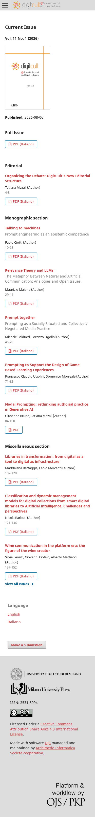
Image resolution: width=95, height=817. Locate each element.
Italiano (14, 621)
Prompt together (46, 323)
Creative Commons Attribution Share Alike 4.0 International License (44, 729)
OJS (48, 742)
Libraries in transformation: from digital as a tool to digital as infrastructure (44, 459)
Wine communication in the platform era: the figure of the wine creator (45, 548)
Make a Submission (27, 645)
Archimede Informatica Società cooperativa (42, 750)
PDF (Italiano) (23, 144)
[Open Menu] (5, 5)
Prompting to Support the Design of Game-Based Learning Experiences (43, 367)
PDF (15, 429)
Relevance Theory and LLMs (43, 276)
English (14, 614)
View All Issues (17, 583)
